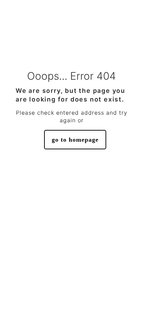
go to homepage (75, 139)
